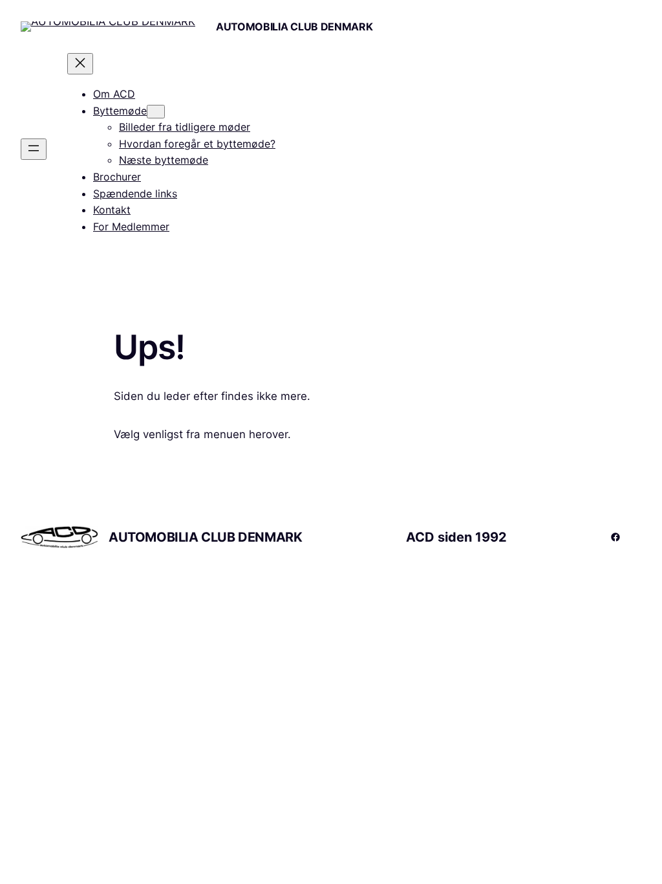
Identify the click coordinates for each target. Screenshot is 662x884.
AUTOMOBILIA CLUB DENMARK (294, 26)
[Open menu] (34, 149)
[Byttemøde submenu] (156, 111)
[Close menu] (80, 63)
